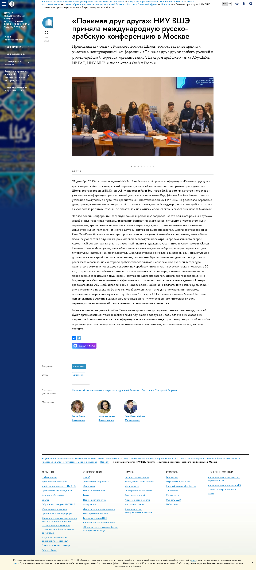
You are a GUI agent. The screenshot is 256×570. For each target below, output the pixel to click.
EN (229, 3)
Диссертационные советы (138, 490)
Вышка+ (87, 495)
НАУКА (129, 472)
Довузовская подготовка (95, 481)
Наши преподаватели (14, 38)
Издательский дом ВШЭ (178, 481)
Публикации (172, 504)
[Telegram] (79, 338)
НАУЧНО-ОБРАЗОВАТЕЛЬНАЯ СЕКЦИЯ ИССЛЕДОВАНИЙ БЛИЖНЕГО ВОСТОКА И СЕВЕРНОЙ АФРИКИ (17, 20)
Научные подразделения (137, 476)
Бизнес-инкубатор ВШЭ (95, 517)
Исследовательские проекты (139, 481)
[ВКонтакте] (74, 338)
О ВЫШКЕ (48, 472)
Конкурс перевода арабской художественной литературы (15, 75)
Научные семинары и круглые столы (16, 88)
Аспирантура (89, 504)
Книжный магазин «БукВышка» (181, 486)
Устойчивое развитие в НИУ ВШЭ (59, 486)
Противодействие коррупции (57, 513)
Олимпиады (89, 486)
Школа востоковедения (191, 458)
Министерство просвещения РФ (224, 485)
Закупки (45, 499)
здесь (193, 560)
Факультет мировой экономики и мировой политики (149, 458)
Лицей (86, 476)
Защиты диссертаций (135, 495)
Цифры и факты (49, 476)
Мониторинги (132, 486)
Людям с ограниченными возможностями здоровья (55, 539)
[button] (75, 116)
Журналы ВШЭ (173, 499)
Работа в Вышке (49, 550)
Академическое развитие (137, 499)
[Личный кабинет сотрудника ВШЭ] (243, 4)
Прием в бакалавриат (94, 490)
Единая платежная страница (56, 545)
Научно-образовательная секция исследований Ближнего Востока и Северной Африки (124, 390)
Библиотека (172, 476)
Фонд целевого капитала (54, 508)
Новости (104, 461)
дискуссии (78, 374)
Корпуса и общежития (53, 495)
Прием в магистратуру (94, 499)
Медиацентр (172, 495)
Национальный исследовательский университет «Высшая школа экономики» (80, 458)
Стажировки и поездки (13, 62)
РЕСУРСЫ (172, 472)
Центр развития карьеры (95, 513)
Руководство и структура (54, 481)
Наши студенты (14, 46)
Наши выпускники (15, 53)
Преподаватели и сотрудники (57, 490)
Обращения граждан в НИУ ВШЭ (58, 504)
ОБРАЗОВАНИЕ (92, 472)
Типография (172, 490)
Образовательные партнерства (99, 522)
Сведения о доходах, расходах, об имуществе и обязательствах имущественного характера (59, 521)
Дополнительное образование (99, 508)
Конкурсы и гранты (134, 504)
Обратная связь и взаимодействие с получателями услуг (100, 529)
